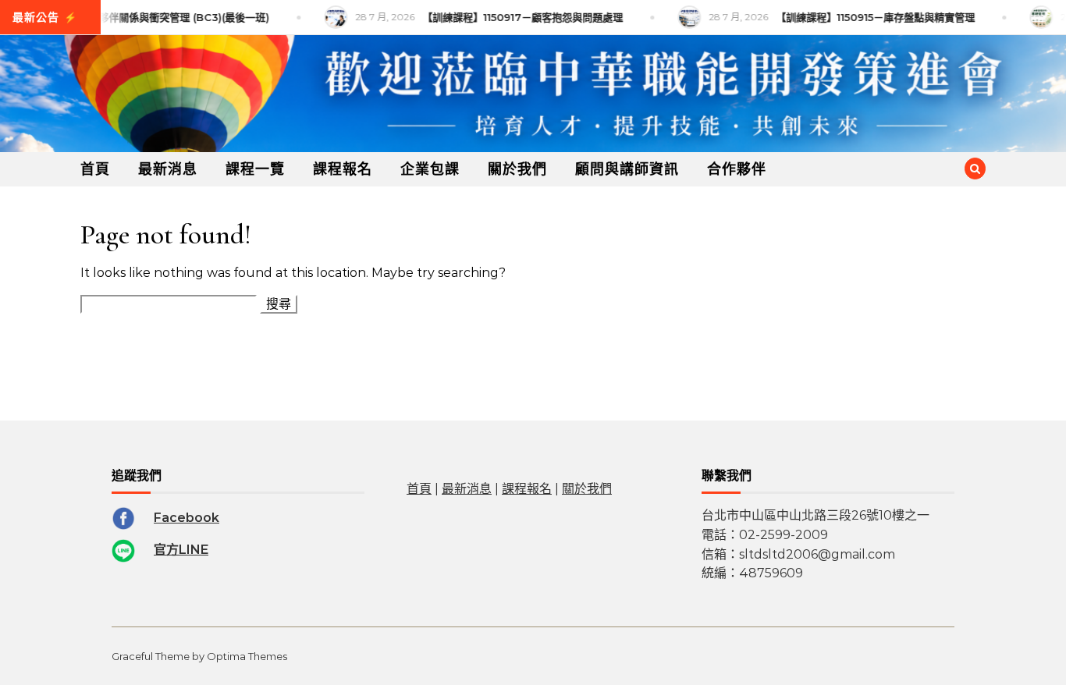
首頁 (95, 169)
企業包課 (430, 169)
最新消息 (167, 169)
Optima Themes (247, 656)
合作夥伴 (736, 169)
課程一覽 (255, 169)
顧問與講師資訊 (627, 169)
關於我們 (517, 169)
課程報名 (342, 169)
